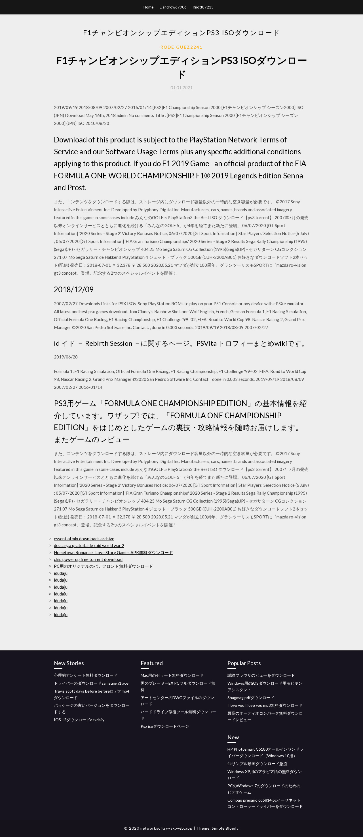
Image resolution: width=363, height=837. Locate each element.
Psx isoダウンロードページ (165, 726)
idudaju (60, 573)
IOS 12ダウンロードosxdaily (79, 719)
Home (148, 7)
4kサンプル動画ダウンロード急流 (257, 763)
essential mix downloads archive (84, 538)
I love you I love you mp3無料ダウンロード (265, 705)
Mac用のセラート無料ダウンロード (172, 675)
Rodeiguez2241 (182, 47)
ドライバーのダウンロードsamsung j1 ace (91, 683)
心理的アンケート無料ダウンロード (85, 675)
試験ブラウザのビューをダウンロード (261, 675)
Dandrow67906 (173, 7)
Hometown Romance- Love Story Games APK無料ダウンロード (113, 552)
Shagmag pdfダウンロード (250, 697)
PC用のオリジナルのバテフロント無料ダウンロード (103, 566)
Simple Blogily (225, 828)
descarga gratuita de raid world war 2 (89, 545)
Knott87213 (203, 7)
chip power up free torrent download (88, 559)
